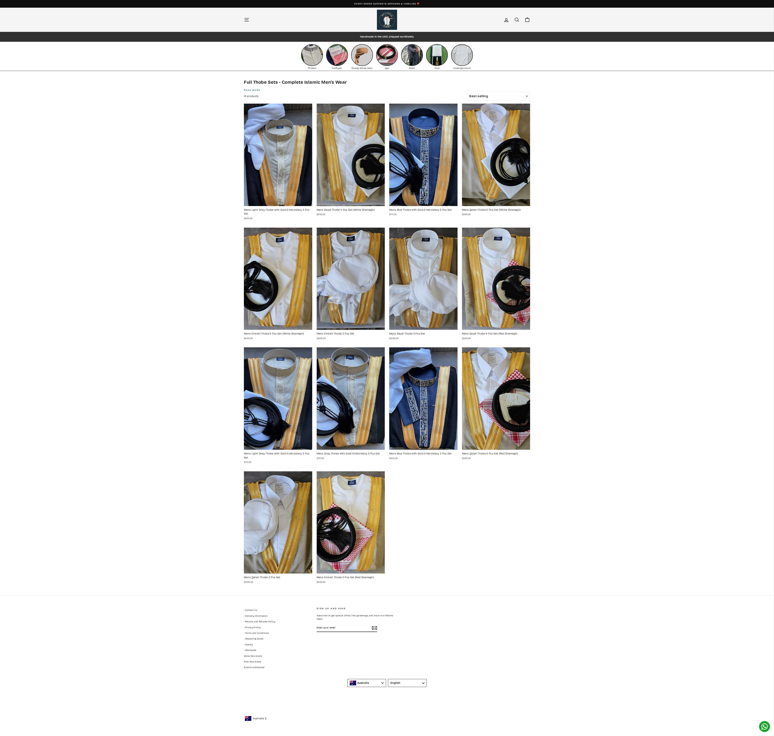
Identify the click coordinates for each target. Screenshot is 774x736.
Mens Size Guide (253, 656)
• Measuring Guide (253, 638)
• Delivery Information (255, 616)
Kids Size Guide (252, 661)
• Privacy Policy (252, 627)
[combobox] (366, 683)
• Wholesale (250, 650)
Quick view (278, 201)
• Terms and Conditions (256, 633)
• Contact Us (250, 610)
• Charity (248, 644)
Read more (252, 90)
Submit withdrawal (254, 667)
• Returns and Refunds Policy (259, 621)
